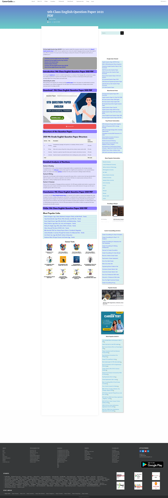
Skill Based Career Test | (16, 476)
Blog (3, 454)
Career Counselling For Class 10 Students (112, 234)
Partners (4, 460)
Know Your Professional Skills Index (110, 274)
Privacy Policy (5, 456)
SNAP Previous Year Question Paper (110, 70)
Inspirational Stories (115, 460)
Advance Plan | (37, 476)
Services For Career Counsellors (109, 250)
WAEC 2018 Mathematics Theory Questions (111, 64)
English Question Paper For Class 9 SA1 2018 (112, 97)
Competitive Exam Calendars (62, 456)
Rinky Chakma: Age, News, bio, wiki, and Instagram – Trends (60, 223)
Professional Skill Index (34, 459)
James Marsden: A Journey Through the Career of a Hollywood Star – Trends (64, 232)
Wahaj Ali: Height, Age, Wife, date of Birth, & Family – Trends (60, 225)
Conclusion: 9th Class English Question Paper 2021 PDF (56, 65)
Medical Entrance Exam (61, 459)
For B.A (89, 481)
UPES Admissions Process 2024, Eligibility (111, 124)
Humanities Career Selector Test (110, 271)
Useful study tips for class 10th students (110, 344)
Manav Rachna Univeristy (108, 175)
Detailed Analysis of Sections (51, 63)
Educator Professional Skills (34, 460)
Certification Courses (115, 452)
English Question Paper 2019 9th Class (110, 62)
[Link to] (49, 249)
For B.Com (107, 479)
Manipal (105, 190)
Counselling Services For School (62, 450)
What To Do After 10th (107, 263)
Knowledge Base (87, 454)
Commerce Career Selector (35, 458)
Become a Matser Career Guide (110, 255)
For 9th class (7, 476)
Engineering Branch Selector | (45, 478)
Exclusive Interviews (115, 458)
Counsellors (114, 450)
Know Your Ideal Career (107, 261)
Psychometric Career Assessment (110, 258)
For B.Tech (26, 481)
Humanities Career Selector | (58, 478)
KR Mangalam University (108, 169)
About (4, 450)
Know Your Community (116, 454)
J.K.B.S (104, 198)
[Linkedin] (148, 451)
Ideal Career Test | (80, 476)
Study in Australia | (30, 493)
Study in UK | (22, 493)
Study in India (87, 452)
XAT (57, 463)
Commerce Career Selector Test (110, 269)
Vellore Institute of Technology (109, 167)
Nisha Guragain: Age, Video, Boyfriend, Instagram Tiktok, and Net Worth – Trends (65, 216)
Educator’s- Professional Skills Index (111, 277)
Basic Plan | (30, 476)
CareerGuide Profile (115, 451)
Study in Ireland (85, 493)
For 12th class (15, 479)
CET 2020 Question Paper (108, 87)
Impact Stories (114, 459)
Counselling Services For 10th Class (63, 452)
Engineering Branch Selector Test (110, 266)
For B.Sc (66, 480)
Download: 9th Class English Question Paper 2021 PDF (56, 60)
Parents (86, 450)
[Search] (122, 33)
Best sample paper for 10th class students (111, 362)
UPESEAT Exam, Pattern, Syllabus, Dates (111, 150)
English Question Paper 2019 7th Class (110, 109)
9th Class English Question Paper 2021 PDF (111, 117)
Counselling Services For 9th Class (63, 451)
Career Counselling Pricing (108, 282)
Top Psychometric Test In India (108, 376)
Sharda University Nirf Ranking (109, 140)
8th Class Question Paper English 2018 (110, 101)
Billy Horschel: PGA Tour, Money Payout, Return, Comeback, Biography (62, 230)
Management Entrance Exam (62, 460)
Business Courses (21, 487)
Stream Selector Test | (71, 476)
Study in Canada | (59, 493)
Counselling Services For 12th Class (63, 455)
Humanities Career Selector (35, 456)
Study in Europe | (15, 493)
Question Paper (52, 19)
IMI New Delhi (106, 196)
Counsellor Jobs (114, 455)
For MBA (69, 483)
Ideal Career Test (33, 451)
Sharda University (107, 162)
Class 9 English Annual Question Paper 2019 (112, 115)
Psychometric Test (33, 450)
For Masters (33, 484)
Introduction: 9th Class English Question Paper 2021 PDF (57, 58)
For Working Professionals (93, 484)
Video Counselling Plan (40, 485)
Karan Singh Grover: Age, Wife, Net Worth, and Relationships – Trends (62, 221)
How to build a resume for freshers (110, 386)
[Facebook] (140, 451)
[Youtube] (145, 451)
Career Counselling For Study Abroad (111, 253)
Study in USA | (7, 493)
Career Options (87, 456)
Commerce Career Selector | (71, 478)
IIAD (104, 188)
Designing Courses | (81, 485)
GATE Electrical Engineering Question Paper (112, 81)
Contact (4, 452)
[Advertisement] (70, 38)
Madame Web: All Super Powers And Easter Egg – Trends (59, 237)
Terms (4, 455)
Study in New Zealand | (40, 493)
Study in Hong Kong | (76, 493)
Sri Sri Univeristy (106, 182)
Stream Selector (33, 454)
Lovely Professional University (109, 164)
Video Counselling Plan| (101, 478)
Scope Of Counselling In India (109, 359)
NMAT (58, 465)
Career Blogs (87, 459)
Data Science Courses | (59, 485)
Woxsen (104, 193)
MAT (58, 464)
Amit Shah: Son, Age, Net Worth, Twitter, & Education (58, 235)
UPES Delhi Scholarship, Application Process (112, 152)
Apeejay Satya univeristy (108, 180)
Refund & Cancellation (6, 458)
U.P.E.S (104, 185)
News (3, 451)
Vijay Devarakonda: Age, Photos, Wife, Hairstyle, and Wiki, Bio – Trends (62, 219)
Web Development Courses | (10, 487)
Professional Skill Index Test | (83, 480)
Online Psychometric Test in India (109, 379)
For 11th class (26, 478)
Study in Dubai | (67, 493)
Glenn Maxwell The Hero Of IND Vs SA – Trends (56, 228)
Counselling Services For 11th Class (63, 454)
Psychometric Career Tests (89, 451)
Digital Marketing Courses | (70, 485)
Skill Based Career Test (34, 452)
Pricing (86, 455)
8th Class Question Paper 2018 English (110, 99)
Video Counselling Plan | (46, 476)
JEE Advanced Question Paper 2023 (110, 79)
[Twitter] (143, 451)
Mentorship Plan (55, 476)
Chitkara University (107, 177)
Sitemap (4, 459)
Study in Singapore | (50, 493)
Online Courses (50, 485)
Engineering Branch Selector (35, 455)
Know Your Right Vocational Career (110, 280)
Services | (24, 476)
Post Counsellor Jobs (115, 456)
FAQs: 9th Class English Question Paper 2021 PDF (55, 67)
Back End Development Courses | (93, 485)
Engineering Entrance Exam (62, 458)
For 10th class (62, 476)
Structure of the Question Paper (51, 62)
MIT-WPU (105, 172)
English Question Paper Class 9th (109, 107)
